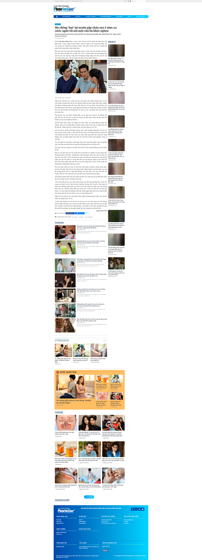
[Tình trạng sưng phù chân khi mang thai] (99, 350)
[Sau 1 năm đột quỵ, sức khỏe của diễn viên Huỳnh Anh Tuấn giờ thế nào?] (90, 449)
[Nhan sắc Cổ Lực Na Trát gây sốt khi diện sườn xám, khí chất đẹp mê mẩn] (113, 449)
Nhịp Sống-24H (66, 16)
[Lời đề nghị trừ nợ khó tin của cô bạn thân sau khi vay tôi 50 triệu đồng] (116, 263)
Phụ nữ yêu (74, 217)
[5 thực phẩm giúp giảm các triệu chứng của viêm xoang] (102, 396)
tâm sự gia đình (88, 217)
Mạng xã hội (59, 523)
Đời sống (58, 521)
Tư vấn (126, 521)
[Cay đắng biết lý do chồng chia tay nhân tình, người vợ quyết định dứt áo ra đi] (116, 216)
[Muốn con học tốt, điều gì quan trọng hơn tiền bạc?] (81, 350)
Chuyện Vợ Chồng (90, 16)
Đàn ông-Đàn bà (128, 520)
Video (129, 16)
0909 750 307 (106, 546)
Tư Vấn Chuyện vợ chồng (108, 523)
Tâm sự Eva (57, 24)
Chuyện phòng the (106, 520)
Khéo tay (58, 534)
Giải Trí (81, 520)
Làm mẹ (126, 523)
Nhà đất (58, 520)
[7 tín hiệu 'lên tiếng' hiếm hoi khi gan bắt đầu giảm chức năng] (113, 475)
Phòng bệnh (82, 521)
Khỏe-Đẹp (77, 16)
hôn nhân (81, 217)
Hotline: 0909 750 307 (77, 1)
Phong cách (82, 523)
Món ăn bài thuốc (61, 532)
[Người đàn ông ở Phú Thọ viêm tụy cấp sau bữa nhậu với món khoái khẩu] (90, 475)
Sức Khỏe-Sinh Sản (105, 16)
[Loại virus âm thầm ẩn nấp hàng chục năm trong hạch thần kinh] (66, 475)
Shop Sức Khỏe (140, 16)
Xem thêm (89, 497)
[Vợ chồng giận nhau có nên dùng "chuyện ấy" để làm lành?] (63, 350)
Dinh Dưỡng (119, 16)
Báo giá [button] (105, 550)
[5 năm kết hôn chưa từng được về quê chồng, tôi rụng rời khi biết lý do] (116, 192)
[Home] (57, 16)
